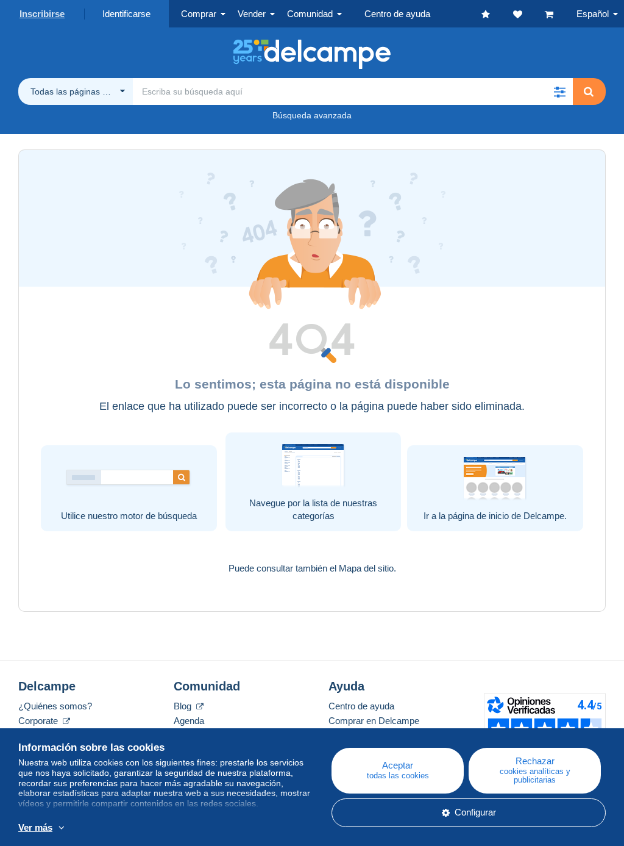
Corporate (39, 720)
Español (592, 14)
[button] (559, 91)
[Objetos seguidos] (529, 13)
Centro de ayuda (361, 706)
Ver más (35, 827)
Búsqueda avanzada (312, 115)
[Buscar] (589, 91)
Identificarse (126, 14)
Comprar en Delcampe (373, 720)
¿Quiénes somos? (55, 706)
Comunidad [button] (310, 14)
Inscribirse (42, 14)
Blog (184, 706)
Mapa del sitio (366, 568)
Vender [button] (252, 14)
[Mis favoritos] (497, 13)
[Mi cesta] (560, 13)
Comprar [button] (198, 14)
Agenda (189, 720)
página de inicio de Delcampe (506, 516)
